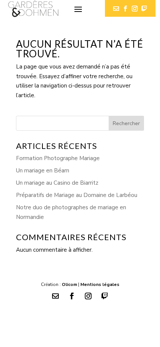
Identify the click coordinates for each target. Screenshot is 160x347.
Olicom (69, 284)
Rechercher (126, 123)
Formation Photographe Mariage (58, 158)
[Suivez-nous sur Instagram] (135, 9)
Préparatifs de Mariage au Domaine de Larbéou (76, 195)
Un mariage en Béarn (42, 170)
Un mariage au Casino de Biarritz (57, 183)
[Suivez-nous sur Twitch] (144, 9)
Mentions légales (99, 284)
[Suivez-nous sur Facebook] (125, 9)
